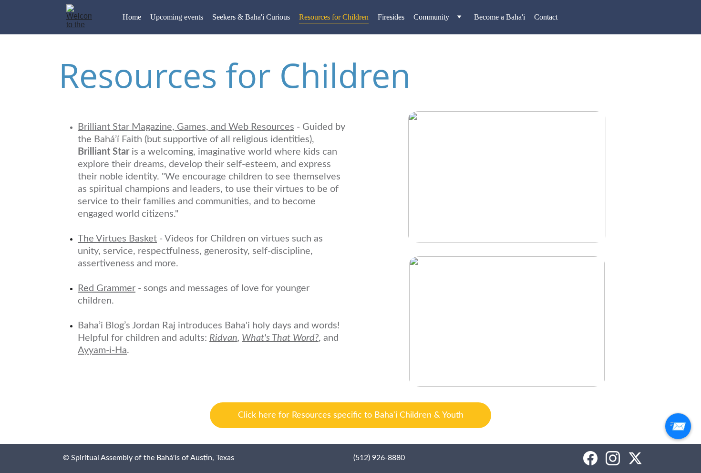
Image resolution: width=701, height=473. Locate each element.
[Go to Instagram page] (613, 458)
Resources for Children (334, 17)
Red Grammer (106, 288)
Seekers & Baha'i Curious (251, 17)
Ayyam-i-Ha (102, 350)
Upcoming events (176, 17)
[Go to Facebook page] (590, 458)
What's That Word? (280, 338)
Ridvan (223, 338)
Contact (545, 17)
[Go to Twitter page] (635, 458)
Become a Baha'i (499, 17)
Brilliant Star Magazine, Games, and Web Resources (186, 127)
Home (132, 17)
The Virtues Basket (117, 238)
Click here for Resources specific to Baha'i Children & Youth (351, 415)
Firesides (391, 17)
